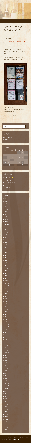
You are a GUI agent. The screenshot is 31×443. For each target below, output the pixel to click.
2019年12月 (6, 352)
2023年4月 (6, 293)
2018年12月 (6, 383)
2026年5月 (6, 206)
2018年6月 (6, 399)
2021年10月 (6, 327)
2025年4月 (6, 239)
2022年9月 (6, 298)
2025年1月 (6, 247)
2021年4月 (6, 342)
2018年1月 (6, 411)
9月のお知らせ (7, 180)
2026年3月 (6, 211)
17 (26, 157)
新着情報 (19, 41)
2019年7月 (6, 365)
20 (12, 160)
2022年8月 (6, 301)
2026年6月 (6, 204)
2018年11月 (6, 386)
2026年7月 (6, 201)
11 (5, 157)
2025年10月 (6, 224)
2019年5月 (6, 370)
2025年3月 (6, 242)
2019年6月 (6, 368)
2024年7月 (6, 263)
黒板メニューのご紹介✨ (9, 182)
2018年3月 (6, 406)
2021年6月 (6, 337)
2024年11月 (6, 252)
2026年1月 (6, 216)
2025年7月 (6, 232)
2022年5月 (6, 309)
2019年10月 (6, 358)
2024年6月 (6, 265)
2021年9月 (6, 329)
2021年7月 (6, 334)
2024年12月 (6, 250)
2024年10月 (6, 255)
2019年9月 (6, 360)
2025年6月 (6, 234)
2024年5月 (6, 268)
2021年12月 (6, 322)
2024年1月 (6, 278)
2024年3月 (6, 273)
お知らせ (7, 38)
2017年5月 (6, 429)
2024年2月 (6, 275)
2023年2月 (6, 296)
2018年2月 (6, 409)
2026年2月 (6, 214)
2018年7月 (6, 396)
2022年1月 (6, 319)
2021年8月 (6, 332)
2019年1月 (6, 381)
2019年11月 (6, 355)
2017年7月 (6, 427)
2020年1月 (6, 350)
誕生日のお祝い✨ (8, 177)
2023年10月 (6, 286)
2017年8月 (6, 424)
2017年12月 (6, 414)
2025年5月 (6, 237)
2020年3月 (6, 345)
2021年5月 (6, 340)
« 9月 (8, 165)
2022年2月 (6, 316)
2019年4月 (6, 373)
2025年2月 (6, 245)
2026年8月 (6, 198)
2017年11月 (6, 417)
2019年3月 (6, 375)
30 (22, 162)
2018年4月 (6, 404)
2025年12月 (6, 219)
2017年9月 (6, 422)
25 (5, 162)
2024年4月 (6, 270)
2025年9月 (6, 227)
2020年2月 (6, 347)
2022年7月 (6, 304)
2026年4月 (6, 209)
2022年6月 (6, 306)
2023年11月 (6, 283)
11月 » (22, 165)
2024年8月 (6, 260)
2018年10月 (6, 388)
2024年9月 (6, 257)
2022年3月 (6, 314)
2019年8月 (6, 363)
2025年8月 (6, 229)
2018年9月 (6, 391)
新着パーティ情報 (8, 137)
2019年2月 (6, 378)
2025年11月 (6, 222)
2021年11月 (6, 324)
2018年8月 (6, 393)
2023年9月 (6, 288)
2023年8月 (6, 291)
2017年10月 (6, 419)
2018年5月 (6, 401)
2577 (4, 185)
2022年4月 (6, 311)
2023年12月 (6, 281)
